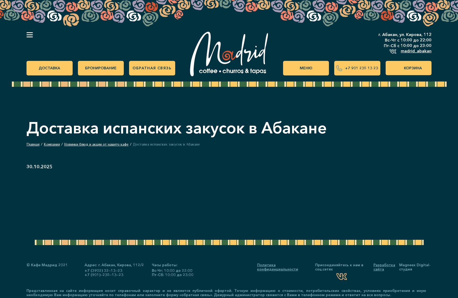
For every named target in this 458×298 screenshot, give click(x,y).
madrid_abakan (416, 50)
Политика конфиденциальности (277, 267)
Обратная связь (152, 68)
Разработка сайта (384, 267)
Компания (52, 144)
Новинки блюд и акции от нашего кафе (96, 144)
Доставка (49, 68)
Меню (306, 68)
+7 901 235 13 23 (361, 68)
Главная (33, 144)
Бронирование (101, 68)
